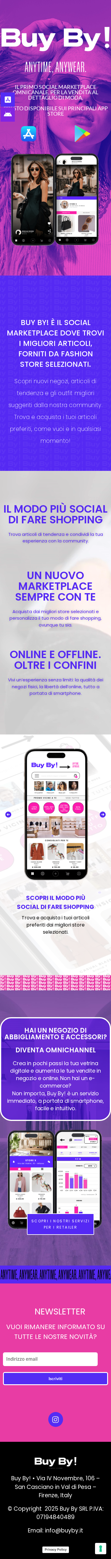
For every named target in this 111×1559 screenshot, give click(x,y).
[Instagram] (55, 1419)
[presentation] (8, 814)
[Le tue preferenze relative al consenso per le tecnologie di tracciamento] (100, 1548)
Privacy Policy (56, 1549)
